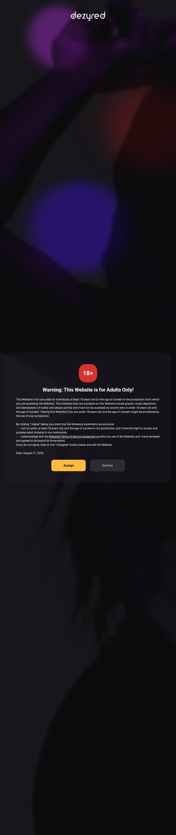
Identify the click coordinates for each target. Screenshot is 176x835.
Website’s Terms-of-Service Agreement (72, 436)
